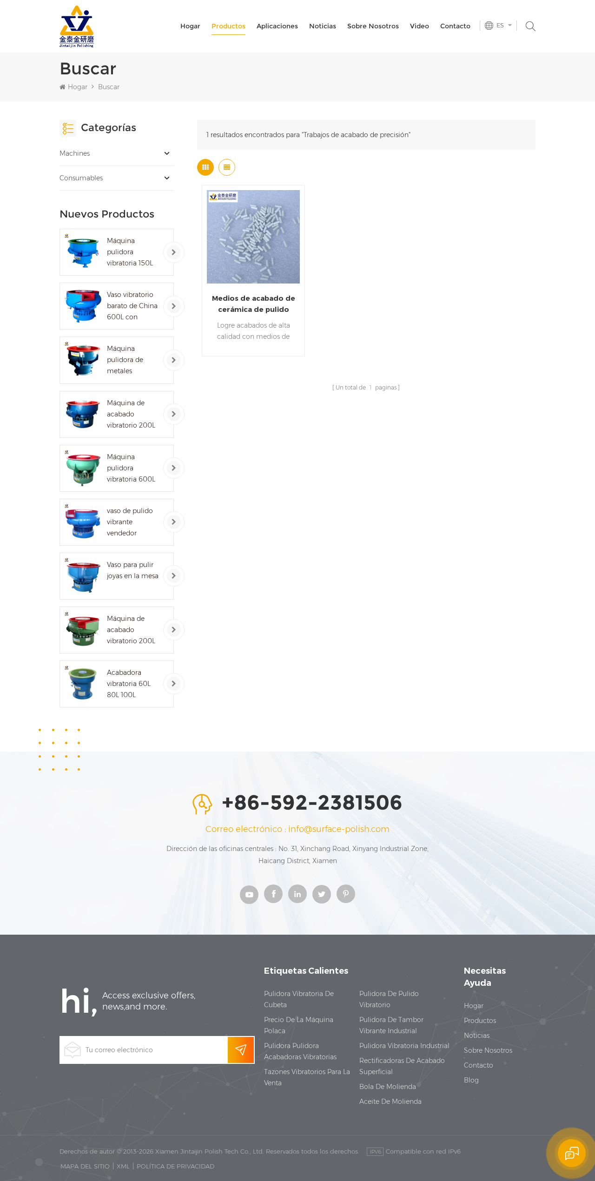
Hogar (190, 26)
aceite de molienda (390, 1101)
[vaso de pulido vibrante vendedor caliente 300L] (83, 522)
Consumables (81, 178)
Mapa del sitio (85, 1166)
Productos (228, 26)
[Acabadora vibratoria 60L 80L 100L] (83, 684)
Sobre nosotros (373, 26)
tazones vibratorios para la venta (307, 1077)
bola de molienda (387, 1086)
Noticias (322, 26)
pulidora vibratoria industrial (404, 1046)
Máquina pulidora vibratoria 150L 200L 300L (130, 253)
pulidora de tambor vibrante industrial (391, 1025)
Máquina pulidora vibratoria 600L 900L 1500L (131, 469)
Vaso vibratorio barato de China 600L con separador (132, 306)
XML (123, 1166)
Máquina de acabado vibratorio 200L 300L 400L (131, 415)
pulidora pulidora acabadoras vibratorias (300, 1051)
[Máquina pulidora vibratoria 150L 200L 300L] (83, 252)
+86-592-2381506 (312, 803)
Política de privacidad (175, 1166)
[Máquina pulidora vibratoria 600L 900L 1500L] (83, 468)
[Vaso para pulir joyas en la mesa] (83, 576)
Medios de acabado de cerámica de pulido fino (253, 304)
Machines (75, 153)
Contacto (455, 26)
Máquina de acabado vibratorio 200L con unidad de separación (131, 630)
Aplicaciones (277, 26)
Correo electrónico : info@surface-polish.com (297, 829)
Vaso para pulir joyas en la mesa (133, 570)
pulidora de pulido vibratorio (389, 999)
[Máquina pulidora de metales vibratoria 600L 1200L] (83, 360)
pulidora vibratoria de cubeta (299, 999)
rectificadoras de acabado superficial (402, 1066)
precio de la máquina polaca (298, 1025)
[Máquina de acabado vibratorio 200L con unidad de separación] (83, 630)
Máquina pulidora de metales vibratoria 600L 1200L (131, 360)
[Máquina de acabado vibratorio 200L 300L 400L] (83, 414)
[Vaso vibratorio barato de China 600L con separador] (83, 306)
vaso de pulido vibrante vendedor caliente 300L (130, 523)
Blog (471, 1080)
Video (419, 26)
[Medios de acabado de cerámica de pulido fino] (253, 237)
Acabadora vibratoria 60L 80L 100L (129, 683)
